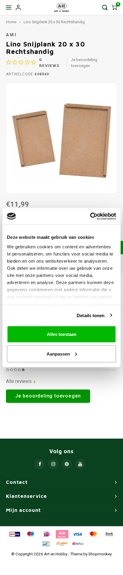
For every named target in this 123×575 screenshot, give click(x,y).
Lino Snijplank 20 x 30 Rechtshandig (54, 22)
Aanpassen (58, 353)
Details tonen (90, 315)
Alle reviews (19, 381)
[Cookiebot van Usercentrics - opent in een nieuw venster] (90, 216)
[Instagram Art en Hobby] (53, 464)
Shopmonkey (100, 554)
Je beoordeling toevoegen (84, 62)
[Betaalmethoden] (14, 533)
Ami (11, 35)
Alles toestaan (61, 334)
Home (11, 22)
